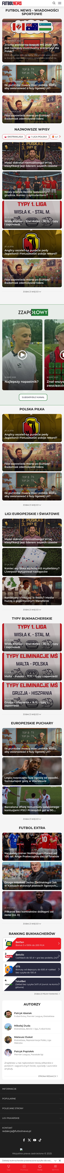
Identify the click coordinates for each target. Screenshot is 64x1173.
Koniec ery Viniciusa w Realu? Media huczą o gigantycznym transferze (29, 599)
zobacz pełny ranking (46, 994)
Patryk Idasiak (23, 1013)
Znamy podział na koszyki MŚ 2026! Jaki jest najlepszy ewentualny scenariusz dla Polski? (31, 48)
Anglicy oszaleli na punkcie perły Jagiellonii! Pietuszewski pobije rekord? (30, 252)
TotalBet (20, 981)
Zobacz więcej (31, 292)
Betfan (20, 942)
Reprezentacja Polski (36, 1040)
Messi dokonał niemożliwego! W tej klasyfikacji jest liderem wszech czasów (30, 164)
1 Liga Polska (39, 136)
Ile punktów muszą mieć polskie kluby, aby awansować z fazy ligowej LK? (30, 86)
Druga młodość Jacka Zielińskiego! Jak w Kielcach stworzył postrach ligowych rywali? (30, 885)
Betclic (20, 954)
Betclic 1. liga (32, 1029)
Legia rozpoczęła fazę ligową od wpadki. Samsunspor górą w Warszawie (31, 779)
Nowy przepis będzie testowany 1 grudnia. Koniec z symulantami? (26, 193)
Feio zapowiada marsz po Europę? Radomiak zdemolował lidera (27, 117)
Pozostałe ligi (37, 1054)
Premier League (34, 1016)
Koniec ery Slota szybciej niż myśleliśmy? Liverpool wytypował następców (32, 570)
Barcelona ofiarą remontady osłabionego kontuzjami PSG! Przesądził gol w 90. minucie (31, 810)
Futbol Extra (20, 1016)
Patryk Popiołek (24, 1051)
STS (18, 966)
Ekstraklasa (15, 136)
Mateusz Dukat (23, 1037)
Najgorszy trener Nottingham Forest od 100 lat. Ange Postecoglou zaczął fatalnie (31, 855)
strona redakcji (47, 1076)
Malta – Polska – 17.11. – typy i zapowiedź (31, 676)
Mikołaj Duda (22, 1025)
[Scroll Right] (59, 137)
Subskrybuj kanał (33, 397)
